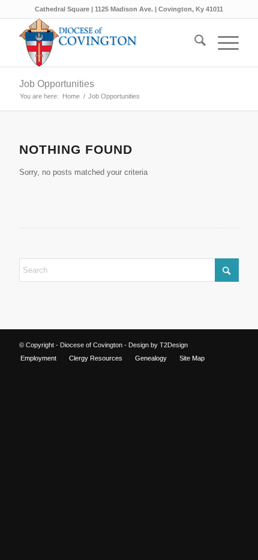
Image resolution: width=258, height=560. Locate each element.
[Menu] (222, 43)
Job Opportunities (56, 84)
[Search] (194, 43)
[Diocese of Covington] (106, 43)
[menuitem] (194, 43)
